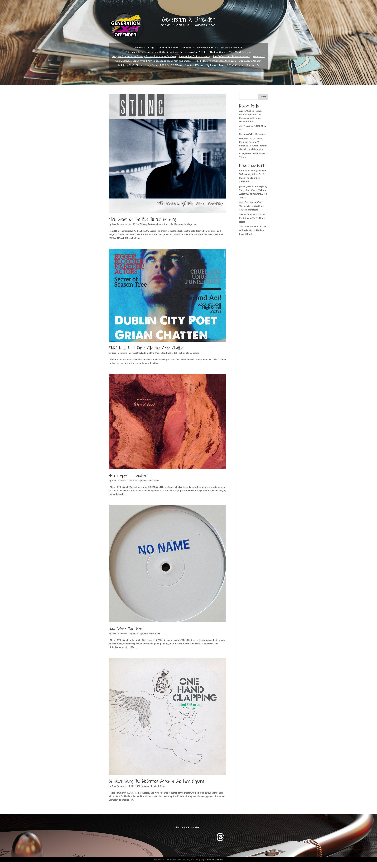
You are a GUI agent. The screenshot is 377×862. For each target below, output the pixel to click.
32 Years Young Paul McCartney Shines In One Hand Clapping (156, 781)
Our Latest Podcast (250, 61)
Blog (151, 48)
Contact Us (253, 66)
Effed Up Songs (217, 52)
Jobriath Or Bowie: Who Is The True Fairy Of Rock (252, 230)
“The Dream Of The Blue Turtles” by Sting (142, 219)
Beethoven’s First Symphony (252, 134)
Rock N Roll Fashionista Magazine (215, 61)
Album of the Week (167, 48)
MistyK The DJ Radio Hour (194, 57)
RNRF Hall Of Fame (171, 66)
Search (262, 97)
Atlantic (243, 214)
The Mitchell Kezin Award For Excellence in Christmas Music (153, 61)
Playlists (151, 66)
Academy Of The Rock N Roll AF (199, 48)
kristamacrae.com (214, 859)
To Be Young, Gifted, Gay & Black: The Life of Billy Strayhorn (251, 178)
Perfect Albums (194, 66)
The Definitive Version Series (231, 57)
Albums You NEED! (195, 52)
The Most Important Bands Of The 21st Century (154, 52)
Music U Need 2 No (231, 48)
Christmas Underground (251, 170)
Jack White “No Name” (126, 628)
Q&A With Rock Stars (130, 66)
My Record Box (214, 66)
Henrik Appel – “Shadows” (128, 475)
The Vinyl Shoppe (240, 52)
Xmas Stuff (259, 57)
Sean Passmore (119, 224)
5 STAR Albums (235, 66)
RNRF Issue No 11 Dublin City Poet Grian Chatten (146, 348)
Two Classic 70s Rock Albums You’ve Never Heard (251, 206)
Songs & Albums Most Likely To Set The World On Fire (144, 57)
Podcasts (140, 48)
